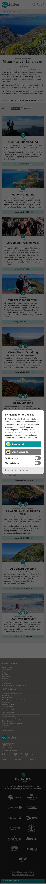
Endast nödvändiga (20, 451)
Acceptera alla (18, 444)
